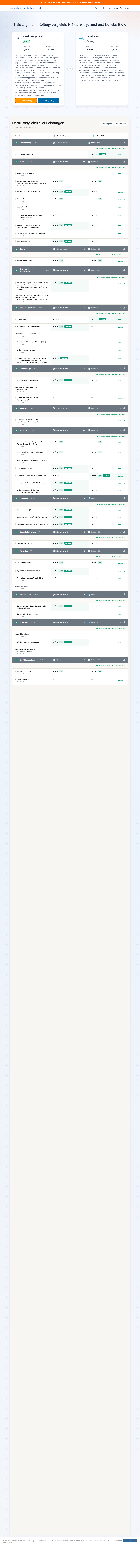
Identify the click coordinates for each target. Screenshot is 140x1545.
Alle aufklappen (107, 124)
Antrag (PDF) (48, 100)
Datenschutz (125, 8)
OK (130, 1540)
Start (97, 8)
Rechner (103, 8)
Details (120, 155)
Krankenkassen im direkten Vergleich (26, 8)
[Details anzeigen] (15, 154)
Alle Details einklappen (118, 148)
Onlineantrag (26, 100)
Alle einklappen (121, 124)
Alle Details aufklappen (103, 148)
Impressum (113, 8)
